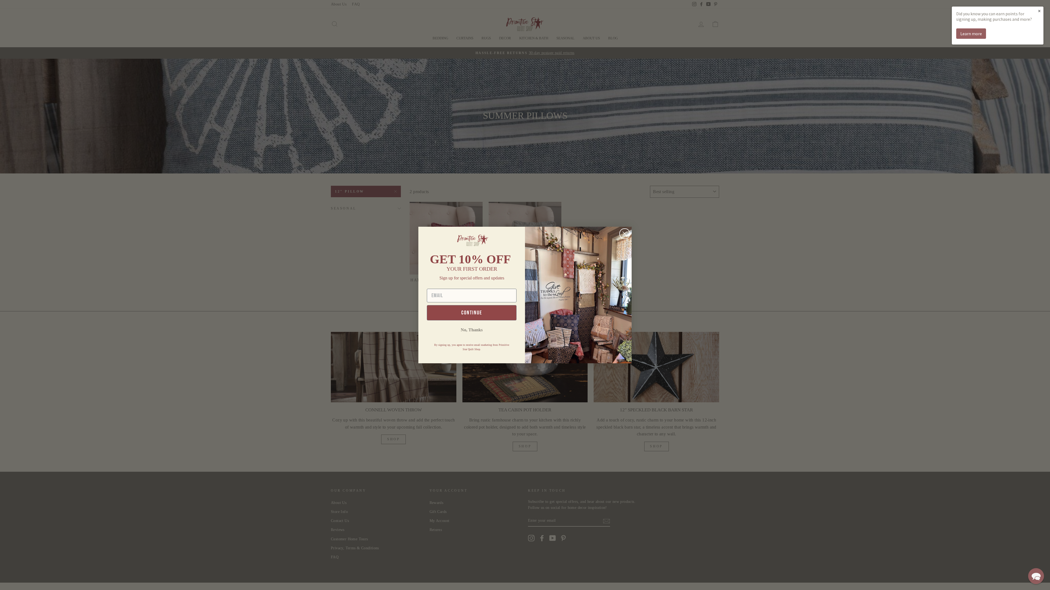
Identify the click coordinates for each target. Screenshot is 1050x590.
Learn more (971, 33)
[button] (1036, 576)
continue (471, 312)
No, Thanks (472, 330)
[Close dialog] (624, 233)
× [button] (1039, 10)
